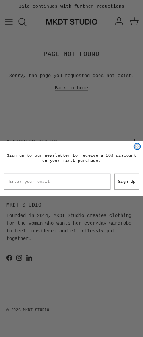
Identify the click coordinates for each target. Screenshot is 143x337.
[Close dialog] (137, 146)
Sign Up (127, 181)
